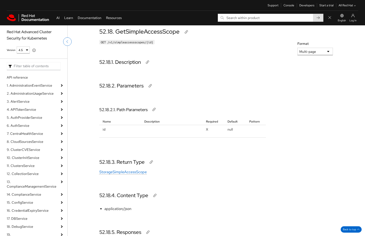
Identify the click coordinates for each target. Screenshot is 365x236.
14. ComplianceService (24, 194)
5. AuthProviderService (24, 117)
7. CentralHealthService (25, 133)
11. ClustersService (21, 166)
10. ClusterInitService (23, 158)
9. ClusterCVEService (23, 149)
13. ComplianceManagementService (31, 184)
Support (273, 5)
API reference (17, 77)
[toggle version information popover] (34, 50)
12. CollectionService (23, 174)
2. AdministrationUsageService (30, 93)
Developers (306, 5)
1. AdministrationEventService (29, 85)
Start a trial (326, 5)
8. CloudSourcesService (25, 141)
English (342, 20)
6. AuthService (18, 125)
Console (288, 5)
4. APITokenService (21, 109)
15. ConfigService (20, 202)
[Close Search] (330, 18)
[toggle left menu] (67, 41)
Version (11, 50)
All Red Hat (346, 5)
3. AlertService (18, 101)
